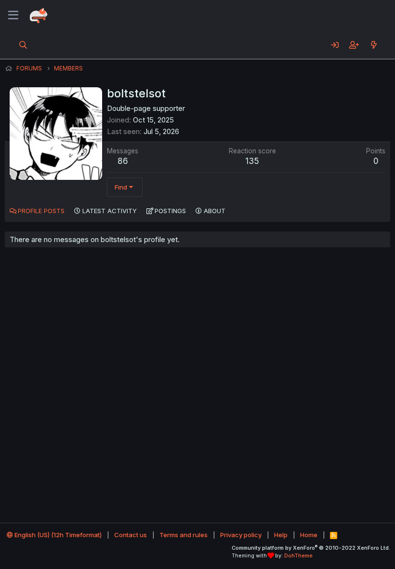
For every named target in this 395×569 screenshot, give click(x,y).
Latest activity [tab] (109, 211)
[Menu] (13, 15)
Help (281, 535)
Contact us (130, 535)
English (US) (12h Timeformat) (57, 535)
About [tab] (214, 211)
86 (123, 161)
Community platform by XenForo (311, 547)
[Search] (23, 45)
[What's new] (373, 45)
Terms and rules (183, 535)
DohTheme (298, 555)
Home (308, 535)
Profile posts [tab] (41, 211)
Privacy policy (241, 535)
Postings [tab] (170, 211)
